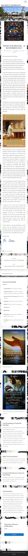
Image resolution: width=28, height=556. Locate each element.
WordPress (18, 552)
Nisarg (14, 554)
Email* (5, 528)
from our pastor (8, 251)
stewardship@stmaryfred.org (15, 462)
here (15, 481)
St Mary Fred (20, 50)
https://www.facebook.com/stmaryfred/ (12, 431)
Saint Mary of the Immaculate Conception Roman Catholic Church (13, 5)
